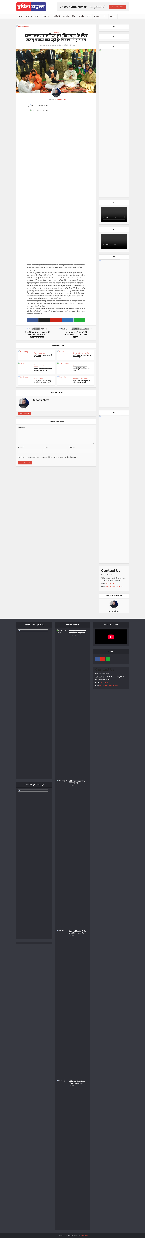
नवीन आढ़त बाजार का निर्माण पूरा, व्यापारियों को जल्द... (81, 369)
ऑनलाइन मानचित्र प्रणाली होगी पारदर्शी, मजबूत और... (77, 632)
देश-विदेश (66, 16)
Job (104, 16)
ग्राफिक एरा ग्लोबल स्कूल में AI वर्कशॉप (43, 356)
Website (72, 447)
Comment (21, 428)
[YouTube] (102, 659)
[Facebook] (97, 659)
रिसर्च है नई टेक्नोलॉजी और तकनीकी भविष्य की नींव (77, 932)
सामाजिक (45, 16)
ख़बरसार (29, 16)
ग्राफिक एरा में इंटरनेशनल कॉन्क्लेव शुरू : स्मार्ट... (81, 381)
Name (21, 447)
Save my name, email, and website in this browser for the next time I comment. (49, 457)
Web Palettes (84, 1235)
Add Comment (51, 45)
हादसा (89, 16)
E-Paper (97, 16)
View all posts (24, 413)
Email (46, 447)
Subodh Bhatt (63, 45)
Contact (113, 16)
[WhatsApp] (108, 659)
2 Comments (72, 635)
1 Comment (72, 785)
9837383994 (110, 583)
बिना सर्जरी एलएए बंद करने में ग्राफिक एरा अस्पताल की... (43, 381)
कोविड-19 (56, 16)
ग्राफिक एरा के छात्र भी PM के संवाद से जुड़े (82, 356)
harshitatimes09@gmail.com (114, 586)
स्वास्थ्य (37, 16)
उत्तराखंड (20, 16)
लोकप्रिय (36, 367)
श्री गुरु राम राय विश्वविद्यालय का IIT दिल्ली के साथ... (43, 370)
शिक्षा (74, 16)
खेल (74, 353)
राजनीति (81, 16)
